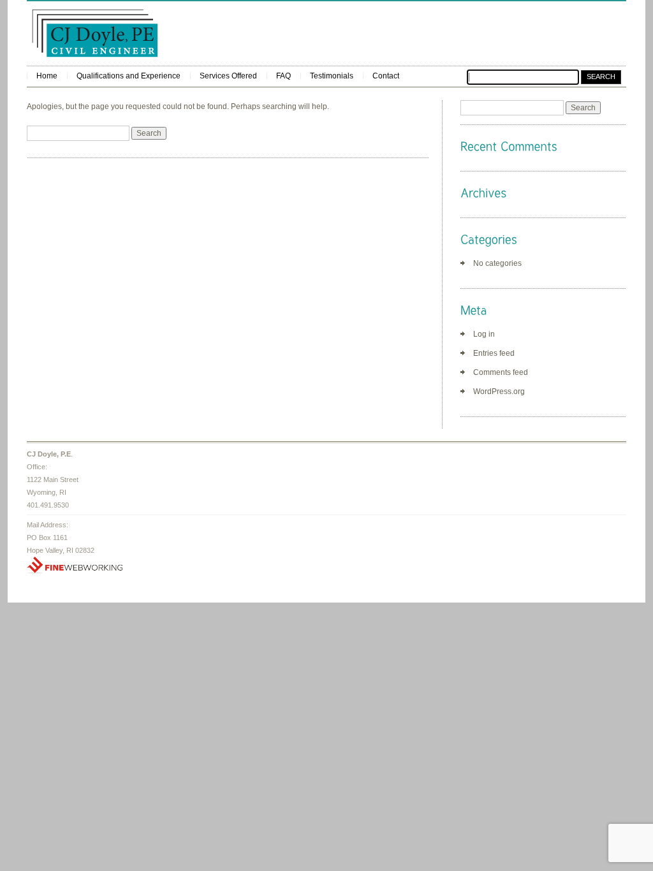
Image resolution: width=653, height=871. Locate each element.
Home (46, 75)
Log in (484, 334)
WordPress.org (499, 391)
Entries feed (494, 353)
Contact (385, 75)
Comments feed (500, 372)
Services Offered (228, 75)
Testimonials (331, 75)
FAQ (283, 75)
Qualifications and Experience (128, 75)
